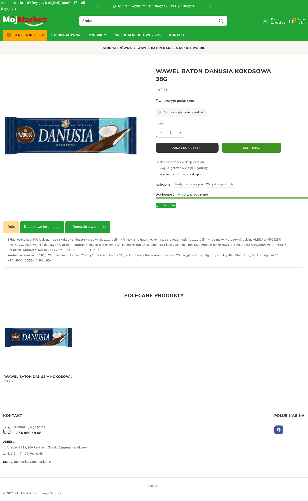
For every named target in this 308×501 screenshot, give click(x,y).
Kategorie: (163, 184)
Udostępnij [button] (168, 205)
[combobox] (153, 21)
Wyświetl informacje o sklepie (180, 174)
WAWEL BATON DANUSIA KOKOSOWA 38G (38, 377)
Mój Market (23, 493)
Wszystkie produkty (220, 184)
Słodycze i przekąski (189, 184)
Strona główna (117, 48)
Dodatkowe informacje (42, 227)
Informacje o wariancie (88, 227)
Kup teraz (251, 147)
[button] (210, 6)
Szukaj (152, 485)
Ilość (159, 124)
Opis (11, 227)
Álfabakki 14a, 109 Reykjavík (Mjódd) (31, 3)
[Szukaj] (221, 21)
